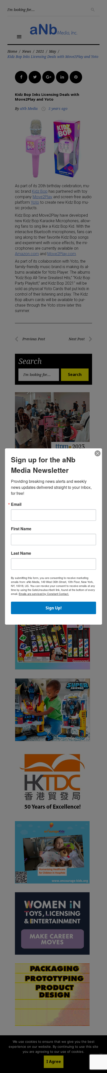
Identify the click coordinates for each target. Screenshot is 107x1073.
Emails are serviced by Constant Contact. (44, 594)
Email (16, 504)
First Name (21, 529)
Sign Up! (54, 608)
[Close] (98, 453)
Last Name (21, 553)
